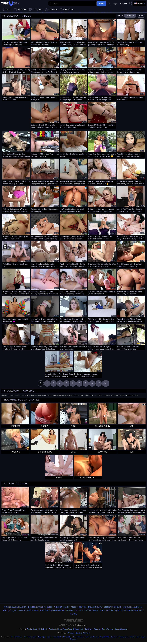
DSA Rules (67, 637)
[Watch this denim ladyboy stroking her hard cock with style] (45, 32)
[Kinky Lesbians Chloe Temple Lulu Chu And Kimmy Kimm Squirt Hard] (73, 32)
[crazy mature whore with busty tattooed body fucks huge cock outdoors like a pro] (102, 87)
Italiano (139, 610)
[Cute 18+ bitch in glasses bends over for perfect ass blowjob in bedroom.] (16, 337)
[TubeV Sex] (10, 3)
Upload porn (68, 9)
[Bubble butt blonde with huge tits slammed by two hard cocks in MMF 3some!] (130, 171)
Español (21, 610)
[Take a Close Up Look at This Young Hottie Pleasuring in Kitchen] (16, 171)
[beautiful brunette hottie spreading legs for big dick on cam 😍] (102, 171)
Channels (53, 9)
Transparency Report (127, 637)
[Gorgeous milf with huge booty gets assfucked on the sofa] (16, 226)
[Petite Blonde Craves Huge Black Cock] (16, 254)
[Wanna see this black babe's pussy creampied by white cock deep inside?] (73, 500)
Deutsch (79, 610)
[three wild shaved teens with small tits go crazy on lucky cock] (130, 281)
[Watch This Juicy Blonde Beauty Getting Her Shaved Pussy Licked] (130, 309)
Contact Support (121, 629)
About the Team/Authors (103, 629)
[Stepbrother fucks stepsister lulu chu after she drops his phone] (44, 528)
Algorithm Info (78, 637)
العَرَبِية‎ (14, 610)
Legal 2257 (104, 637)
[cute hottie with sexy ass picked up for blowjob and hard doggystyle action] (45, 309)
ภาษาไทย (73, 614)
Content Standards (54, 637)
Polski (74, 607)
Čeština (107, 607)
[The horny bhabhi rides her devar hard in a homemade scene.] (88, 364)
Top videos (22, 9)
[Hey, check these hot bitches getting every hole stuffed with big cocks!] (130, 226)
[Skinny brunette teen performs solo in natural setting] (130, 32)
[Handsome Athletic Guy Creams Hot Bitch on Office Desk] (45, 144)
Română (14, 607)
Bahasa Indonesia (27, 607)
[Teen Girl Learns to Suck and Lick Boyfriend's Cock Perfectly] (130, 254)
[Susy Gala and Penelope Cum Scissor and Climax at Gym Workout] (16, 144)
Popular (130, 15)
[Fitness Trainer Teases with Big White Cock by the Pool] (15, 500)
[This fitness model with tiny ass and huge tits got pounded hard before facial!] (44, 500)
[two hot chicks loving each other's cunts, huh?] (45, 87)
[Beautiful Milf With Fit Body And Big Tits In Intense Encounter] (102, 115)
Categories (37, 9)
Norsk (103, 610)
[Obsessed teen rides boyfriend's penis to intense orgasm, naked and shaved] (73, 309)
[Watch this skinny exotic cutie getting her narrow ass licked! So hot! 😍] (102, 144)
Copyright (41, 637)
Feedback (53, 629)
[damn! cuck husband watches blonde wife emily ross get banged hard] (131, 528)
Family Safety (32, 629)
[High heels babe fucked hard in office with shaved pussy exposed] (102, 254)
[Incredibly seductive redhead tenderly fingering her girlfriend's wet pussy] (45, 281)
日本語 (95, 610)
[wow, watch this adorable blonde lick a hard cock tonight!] (73, 337)
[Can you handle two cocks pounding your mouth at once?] (102, 281)
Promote (71, 633)
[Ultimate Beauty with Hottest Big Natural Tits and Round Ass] (102, 226)
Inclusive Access (92, 637)
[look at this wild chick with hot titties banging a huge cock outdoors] (73, 87)
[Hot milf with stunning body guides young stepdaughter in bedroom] (102, 199)
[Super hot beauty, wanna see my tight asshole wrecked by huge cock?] (130, 60)
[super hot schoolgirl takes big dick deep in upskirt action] (73, 115)
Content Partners (83, 633)
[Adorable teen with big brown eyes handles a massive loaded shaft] (130, 144)
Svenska (41, 607)
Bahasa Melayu (95, 607)
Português (45, 610)
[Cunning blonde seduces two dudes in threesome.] (130, 87)
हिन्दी (84, 607)
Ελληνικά (111, 610)
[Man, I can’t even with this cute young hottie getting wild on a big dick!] (73, 281)
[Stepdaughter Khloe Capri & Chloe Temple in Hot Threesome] (15, 528)
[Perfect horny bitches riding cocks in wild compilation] (45, 199)
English (69, 610)
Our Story (88, 629)
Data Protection (30, 637)
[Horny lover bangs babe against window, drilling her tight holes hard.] (45, 254)
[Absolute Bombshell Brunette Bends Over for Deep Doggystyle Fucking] (45, 226)
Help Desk (43, 629)
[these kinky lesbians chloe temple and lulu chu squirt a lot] (73, 528)
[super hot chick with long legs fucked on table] (73, 144)
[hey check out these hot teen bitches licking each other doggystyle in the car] (45, 171)
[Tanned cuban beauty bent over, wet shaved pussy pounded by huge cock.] (45, 337)
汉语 (80, 607)
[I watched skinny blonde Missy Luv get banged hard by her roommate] (102, 32)
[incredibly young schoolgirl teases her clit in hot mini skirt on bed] (73, 226)
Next (106, 383)
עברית (119, 610)
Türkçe (6, 610)
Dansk (66, 607)
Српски (88, 610)
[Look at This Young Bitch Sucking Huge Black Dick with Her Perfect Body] (130, 199)
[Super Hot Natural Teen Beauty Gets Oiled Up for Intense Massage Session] (59, 364)
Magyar (126, 607)
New (141, 15)
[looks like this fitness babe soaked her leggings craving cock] (16, 32)
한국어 (6, 607)
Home (8, 9)
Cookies (114, 637)
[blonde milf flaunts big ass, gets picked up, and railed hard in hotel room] (102, 60)
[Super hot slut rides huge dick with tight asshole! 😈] (16, 309)
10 (98, 383)
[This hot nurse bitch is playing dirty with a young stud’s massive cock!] (102, 309)
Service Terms (16, 637)
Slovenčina (136, 607)
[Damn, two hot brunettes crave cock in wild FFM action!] (16, 87)
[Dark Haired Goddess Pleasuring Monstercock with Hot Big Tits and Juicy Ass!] (45, 60)
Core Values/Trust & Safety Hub (70, 629)
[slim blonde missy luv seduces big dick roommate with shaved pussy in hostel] (88, 555)
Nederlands (32, 610)
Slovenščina (58, 610)
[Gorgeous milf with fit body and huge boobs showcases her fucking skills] (16, 281)
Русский (58, 607)
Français (116, 607)
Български (129, 610)
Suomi (49, 607)
